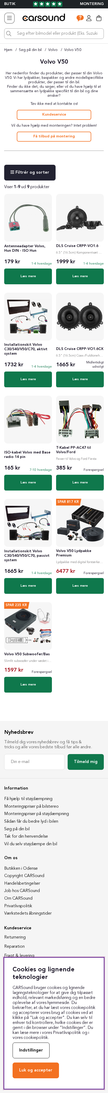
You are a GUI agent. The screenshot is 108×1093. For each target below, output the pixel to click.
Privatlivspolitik (18, 906)
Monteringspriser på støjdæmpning (36, 814)
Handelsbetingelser (22, 883)
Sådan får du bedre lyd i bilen (31, 821)
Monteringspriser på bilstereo (31, 807)
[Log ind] (89, 18)
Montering (92, 4)
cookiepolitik (36, 1038)
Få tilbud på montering (54, 136)
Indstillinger (31, 1050)
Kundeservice (54, 115)
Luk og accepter (35, 1070)
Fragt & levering (19, 956)
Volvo (53, 50)
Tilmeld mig (86, 762)
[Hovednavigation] (9, 18)
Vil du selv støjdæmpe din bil (30, 844)
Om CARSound (18, 898)
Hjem (8, 50)
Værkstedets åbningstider (28, 913)
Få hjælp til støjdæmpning (28, 799)
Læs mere (28, 276)
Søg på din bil (30, 50)
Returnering (15, 937)
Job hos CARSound (22, 891)
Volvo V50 (72, 50)
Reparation (14, 947)
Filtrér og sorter (31, 173)
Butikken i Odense (21, 869)
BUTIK (9, 4)
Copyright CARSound (24, 876)
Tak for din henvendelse (26, 836)
